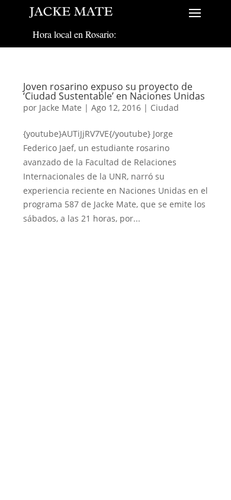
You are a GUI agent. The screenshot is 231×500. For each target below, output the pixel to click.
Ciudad (164, 107)
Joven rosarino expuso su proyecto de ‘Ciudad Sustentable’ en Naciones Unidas (114, 91)
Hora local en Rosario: (74, 34)
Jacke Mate (60, 107)
